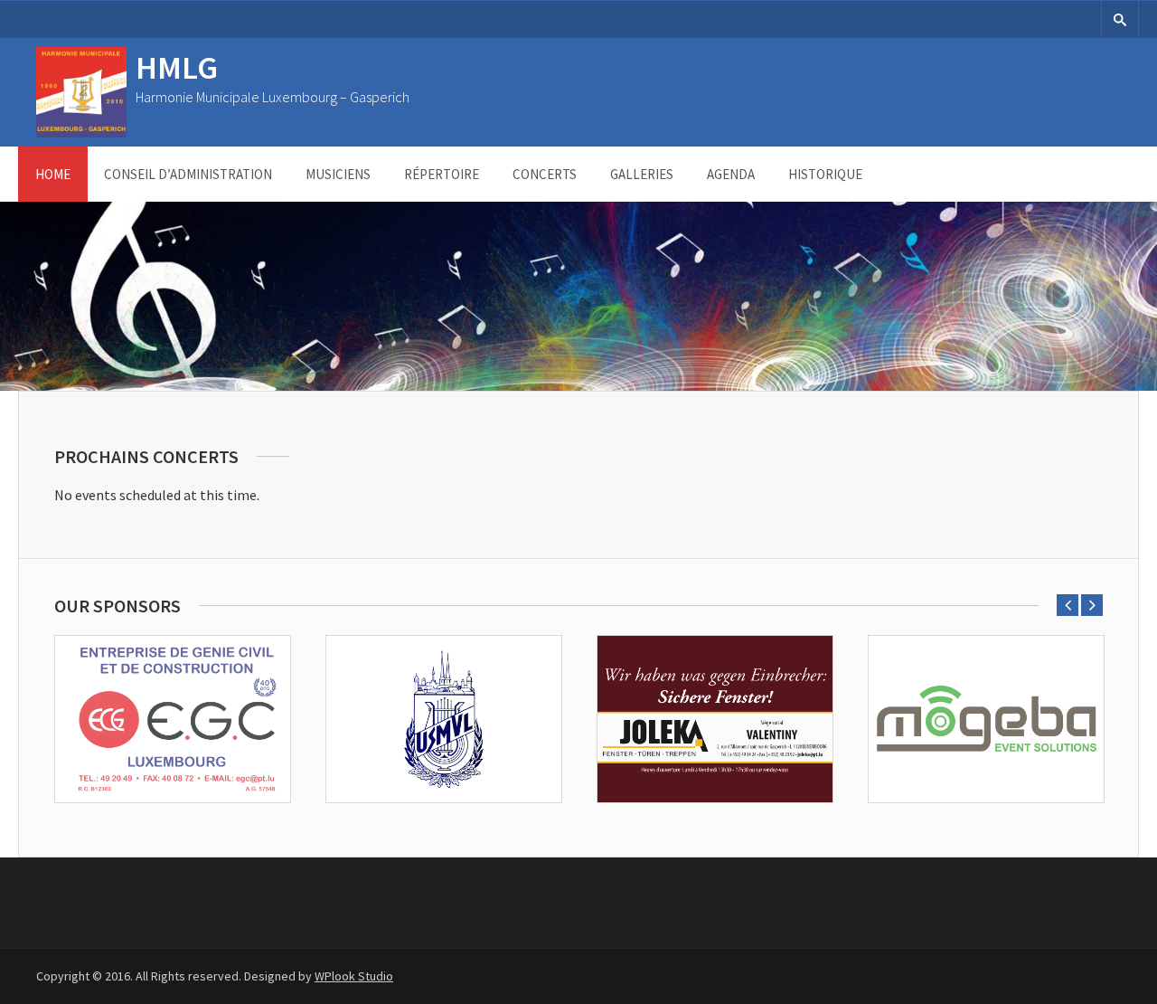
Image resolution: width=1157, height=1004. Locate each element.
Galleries (641, 174)
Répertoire (441, 174)
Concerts (545, 174)
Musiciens (338, 174)
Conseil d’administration (188, 174)
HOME (53, 174)
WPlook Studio (354, 976)
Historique (825, 174)
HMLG (177, 67)
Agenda (731, 174)
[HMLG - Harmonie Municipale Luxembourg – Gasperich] (81, 133)
